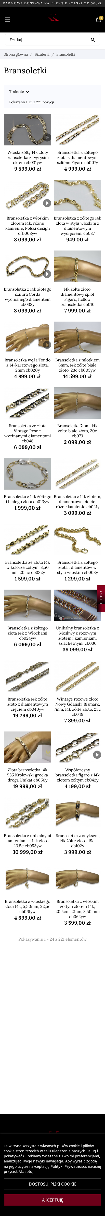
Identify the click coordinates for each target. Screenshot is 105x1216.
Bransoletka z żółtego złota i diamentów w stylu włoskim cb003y (77, 567)
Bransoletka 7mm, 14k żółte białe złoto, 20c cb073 (77, 430)
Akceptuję (52, 1200)
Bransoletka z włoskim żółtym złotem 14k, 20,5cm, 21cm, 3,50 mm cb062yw (78, 909)
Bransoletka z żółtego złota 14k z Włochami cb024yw (27, 633)
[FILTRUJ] (101, 608)
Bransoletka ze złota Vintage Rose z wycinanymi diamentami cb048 (27, 433)
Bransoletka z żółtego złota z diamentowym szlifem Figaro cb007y (77, 157)
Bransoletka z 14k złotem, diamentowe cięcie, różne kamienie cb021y (77, 501)
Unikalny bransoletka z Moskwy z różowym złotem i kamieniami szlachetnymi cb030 (77, 635)
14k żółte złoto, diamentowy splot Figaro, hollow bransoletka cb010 (77, 297)
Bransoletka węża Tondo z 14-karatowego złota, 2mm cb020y (27, 365)
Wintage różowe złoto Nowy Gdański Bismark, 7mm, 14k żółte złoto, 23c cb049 (77, 706)
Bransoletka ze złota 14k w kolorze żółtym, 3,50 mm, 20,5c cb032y (27, 567)
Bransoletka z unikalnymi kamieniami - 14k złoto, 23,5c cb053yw (27, 840)
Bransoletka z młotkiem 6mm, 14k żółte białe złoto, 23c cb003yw (77, 365)
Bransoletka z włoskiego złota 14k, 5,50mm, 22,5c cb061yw (27, 906)
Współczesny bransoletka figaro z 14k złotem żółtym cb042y (78, 774)
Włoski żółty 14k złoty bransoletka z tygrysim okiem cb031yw (27, 157)
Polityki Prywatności (68, 1166)
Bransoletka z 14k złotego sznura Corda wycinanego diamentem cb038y (27, 297)
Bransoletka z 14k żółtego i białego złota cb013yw (27, 499)
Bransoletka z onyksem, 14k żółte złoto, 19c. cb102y (78, 840)
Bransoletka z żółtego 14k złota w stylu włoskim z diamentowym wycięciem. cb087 (77, 225)
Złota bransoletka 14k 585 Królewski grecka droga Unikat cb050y (27, 774)
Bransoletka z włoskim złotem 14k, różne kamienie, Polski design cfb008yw (27, 225)
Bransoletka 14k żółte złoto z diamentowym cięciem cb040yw (27, 704)
